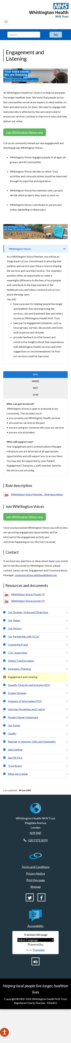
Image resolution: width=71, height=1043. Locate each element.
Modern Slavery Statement (23, 717)
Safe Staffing (15, 749)
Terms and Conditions (36, 867)
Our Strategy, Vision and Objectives (28, 612)
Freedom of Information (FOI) (25, 701)
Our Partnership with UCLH (23, 636)
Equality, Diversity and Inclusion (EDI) (29, 684)
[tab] (35, 249)
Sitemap (35, 886)
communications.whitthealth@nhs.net (36, 575)
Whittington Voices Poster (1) (28, 594)
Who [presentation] (35, 374)
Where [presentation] (35, 381)
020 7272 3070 (37, 840)
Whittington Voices (20, 248)
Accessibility (35, 926)
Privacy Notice (35, 873)
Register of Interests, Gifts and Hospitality (32, 741)
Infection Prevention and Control (26, 709)
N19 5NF (35, 833)
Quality (12, 733)
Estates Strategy (17, 693)
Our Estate (14, 725)
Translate (38, 950)
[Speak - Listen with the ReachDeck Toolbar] (4, 1032)
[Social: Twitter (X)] (30, 897)
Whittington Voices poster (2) (28, 600)
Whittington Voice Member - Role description (37, 494)
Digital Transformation (21, 660)
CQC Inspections (17, 652)
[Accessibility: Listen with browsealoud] (35, 961)
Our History (15, 628)
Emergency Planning (19, 668)
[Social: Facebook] (41, 897)
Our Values (14, 620)
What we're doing (18, 773)
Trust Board (15, 765)
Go (56, 34)
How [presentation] (35, 394)
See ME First (15, 757)
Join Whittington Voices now (24, 132)
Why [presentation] (35, 388)
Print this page (35, 880)
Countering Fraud (18, 644)
